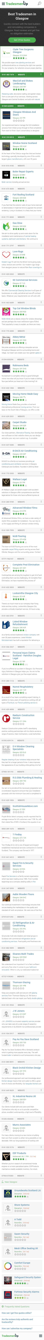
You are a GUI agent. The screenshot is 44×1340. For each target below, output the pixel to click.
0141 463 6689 (8, 303)
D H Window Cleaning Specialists (23, 747)
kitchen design (7, 1081)
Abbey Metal (19, 337)
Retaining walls (7, 94)
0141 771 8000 (8, 217)
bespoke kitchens (32, 1084)
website (21, 75)
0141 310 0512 (8, 137)
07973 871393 (7, 917)
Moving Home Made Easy (25, 394)
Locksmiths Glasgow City (25, 593)
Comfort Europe (22, 1262)
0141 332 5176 (8, 1147)
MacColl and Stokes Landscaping (23, 82)
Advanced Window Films (25, 507)
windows (23, 760)
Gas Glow (17, 223)
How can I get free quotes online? (17, 1313)
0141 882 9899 (8, 948)
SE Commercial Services (25, 280)
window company (29, 635)
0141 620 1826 (8, 800)
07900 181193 (7, 772)
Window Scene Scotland (25, 143)
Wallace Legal (20, 479)
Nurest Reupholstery (23, 686)
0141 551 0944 (8, 1005)
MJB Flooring (19, 536)
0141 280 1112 (8, 681)
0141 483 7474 (8, 75)
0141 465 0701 (8, 616)
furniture (11, 703)
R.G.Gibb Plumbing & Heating (27, 777)
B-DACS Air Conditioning (25, 450)
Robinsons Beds (21, 365)
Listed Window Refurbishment (20, 623)
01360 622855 (8, 106)
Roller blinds (6, 319)
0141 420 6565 (8, 274)
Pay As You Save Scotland (26, 1039)
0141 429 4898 (8, 709)
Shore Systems (21, 1205)
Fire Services (11, 876)
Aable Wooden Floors (23, 894)
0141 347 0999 (8, 888)
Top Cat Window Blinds (24, 308)
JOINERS (8, 1021)
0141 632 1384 (8, 388)
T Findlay (17, 834)
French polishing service (27, 703)
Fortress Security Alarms (26, 1291)
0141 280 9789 (8, 502)
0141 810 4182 (8, 166)
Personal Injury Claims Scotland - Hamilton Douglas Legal (27, 655)
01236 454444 (7, 1119)
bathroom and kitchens (17, 239)
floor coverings (34, 267)
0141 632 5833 (8, 587)
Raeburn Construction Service (23, 716)
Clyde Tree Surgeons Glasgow (23, 50)
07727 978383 (7, 977)
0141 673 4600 (8, 189)
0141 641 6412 (8, 857)
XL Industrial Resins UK (24, 1096)
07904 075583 (7, 1176)
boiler (9, 1055)
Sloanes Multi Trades (23, 954)
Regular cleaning (8, 760)
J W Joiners (18, 1011)
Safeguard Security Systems (28, 1277)
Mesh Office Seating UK (26, 1248)
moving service (26, 407)
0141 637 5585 (8, 445)
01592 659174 (7, 741)
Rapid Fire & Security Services (23, 864)
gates (37, 353)
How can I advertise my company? (17, 1328)
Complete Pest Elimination (26, 564)
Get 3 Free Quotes (22, 40)
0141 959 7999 (8, 530)
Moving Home (7, 404)
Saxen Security (21, 1233)
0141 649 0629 (8, 1090)
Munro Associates (22, 1124)
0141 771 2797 (8, 246)
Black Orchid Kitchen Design (27, 1067)
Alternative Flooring (23, 433)
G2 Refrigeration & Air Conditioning (23, 924)
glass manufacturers (15, 159)
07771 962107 (7, 559)
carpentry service (27, 1021)
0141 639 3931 (8, 416)
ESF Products (19, 1153)
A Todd (17, 1219)
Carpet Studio (19, 422)
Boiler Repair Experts (23, 171)
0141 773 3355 (8, 473)
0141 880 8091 (8, 1062)
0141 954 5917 (8, 1034)
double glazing (37, 998)
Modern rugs (6, 262)
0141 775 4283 (8, 331)
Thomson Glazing (21, 982)
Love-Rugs (18, 251)
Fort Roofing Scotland (23, 194)
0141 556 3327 (8, 647)
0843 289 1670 (8, 829)
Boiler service (7, 182)
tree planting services (23, 63)
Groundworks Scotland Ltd (27, 1190)
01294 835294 (7, 360)
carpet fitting (13, 549)
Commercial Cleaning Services (19, 290)
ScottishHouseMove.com (25, 806)
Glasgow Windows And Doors (24, 113)
